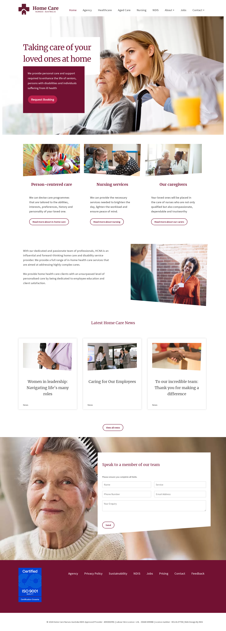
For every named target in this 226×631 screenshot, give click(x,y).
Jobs (183, 10)
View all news (113, 427)
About (168, 10)
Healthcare (105, 10)
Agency (87, 10)
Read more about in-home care (49, 221)
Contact (197, 10)
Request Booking (42, 100)
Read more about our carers (169, 221)
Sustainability (118, 573)
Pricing (163, 573)
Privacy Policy (93, 573)
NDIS (156, 10)
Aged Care (124, 10)
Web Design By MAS (194, 622)
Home (73, 10)
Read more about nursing (106, 221)
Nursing (141, 10)
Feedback (197, 573)
